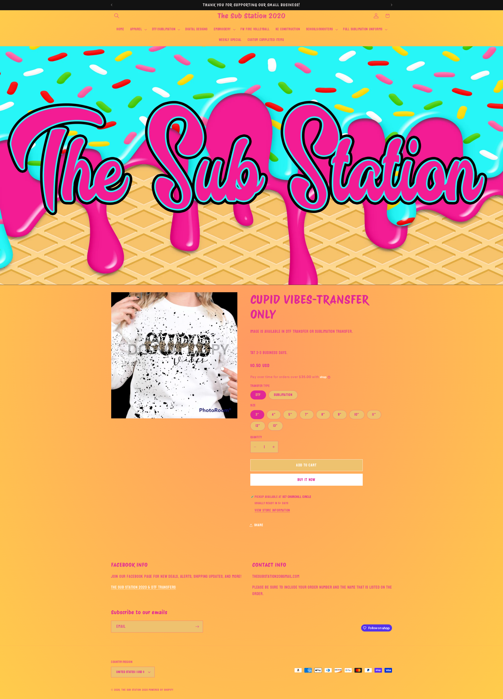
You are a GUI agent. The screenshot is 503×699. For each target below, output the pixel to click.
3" (257, 414)
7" (306, 414)
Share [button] (258, 525)
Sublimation (283, 395)
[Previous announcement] (111, 5)
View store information (272, 510)
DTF (258, 395)
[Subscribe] (197, 627)
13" (275, 426)
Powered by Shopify (161, 689)
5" (290, 414)
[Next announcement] (391, 5)
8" (323, 414)
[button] (116, 15)
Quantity (256, 437)
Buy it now (306, 479)
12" (258, 426)
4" (273, 414)
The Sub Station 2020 (134, 689)
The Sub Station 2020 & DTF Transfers (143, 587)
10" (356, 414)
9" (339, 414)
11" (374, 414)
